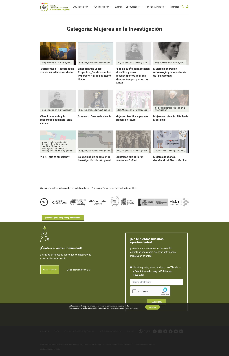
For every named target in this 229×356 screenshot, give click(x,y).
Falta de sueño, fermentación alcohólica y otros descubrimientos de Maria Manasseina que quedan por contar (133, 75)
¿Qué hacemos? (101, 7)
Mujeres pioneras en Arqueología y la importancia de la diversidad (169, 72)
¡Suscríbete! (156, 302)
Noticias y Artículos (155, 7)
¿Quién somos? (80, 7)
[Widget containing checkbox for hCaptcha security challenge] (150, 291)
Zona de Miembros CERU (78, 270)
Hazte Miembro (50, 270)
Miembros (174, 7)
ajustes (134, 308)
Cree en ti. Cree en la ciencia (94, 116)
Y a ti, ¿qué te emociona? (55, 156)
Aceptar (152, 307)
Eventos (118, 7)
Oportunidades (133, 7)
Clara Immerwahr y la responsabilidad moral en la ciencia (56, 120)
